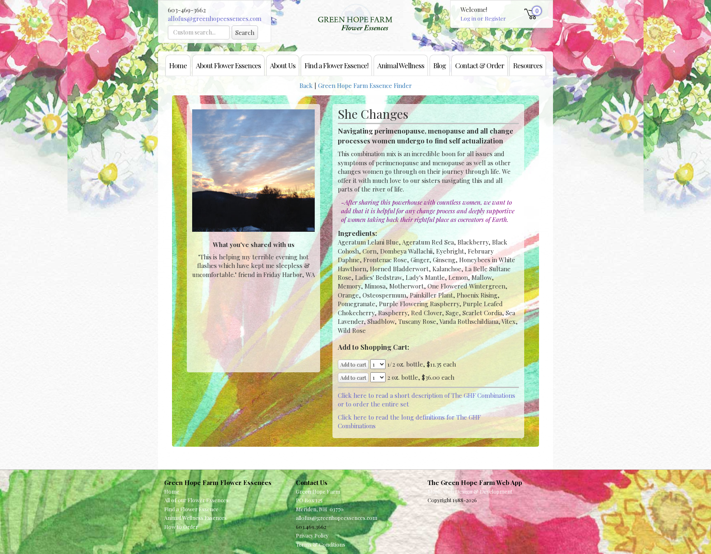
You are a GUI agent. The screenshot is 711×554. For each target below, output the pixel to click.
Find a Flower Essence (191, 509)
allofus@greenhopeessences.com (214, 18)
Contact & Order (479, 65)
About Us (282, 65)
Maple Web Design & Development (470, 491)
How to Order (181, 526)
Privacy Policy (312, 535)
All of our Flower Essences (196, 499)
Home (178, 65)
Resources (527, 65)
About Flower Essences (228, 65)
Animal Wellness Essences (195, 517)
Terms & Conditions (320, 544)
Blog (439, 65)
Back (306, 85)
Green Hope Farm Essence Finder (365, 85)
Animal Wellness (400, 65)
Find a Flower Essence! (336, 65)
